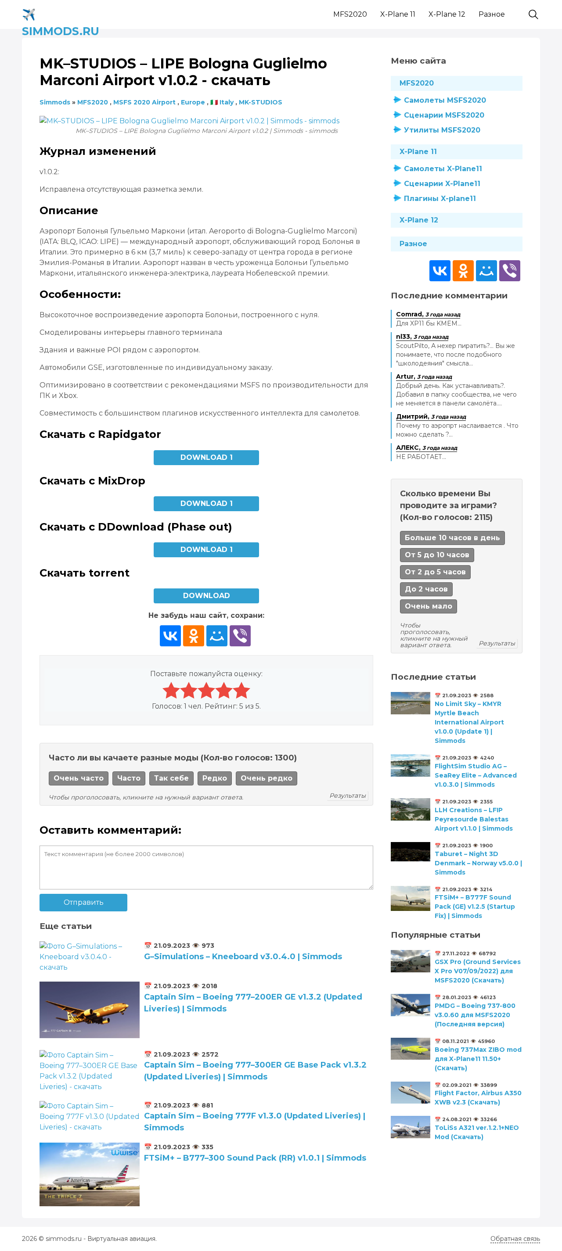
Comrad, (428, 314)
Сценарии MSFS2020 (444, 115)
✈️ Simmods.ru (60, 13)
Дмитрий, (431, 416)
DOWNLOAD (206, 595)
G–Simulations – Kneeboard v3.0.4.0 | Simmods (243, 956)
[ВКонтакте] (170, 635)
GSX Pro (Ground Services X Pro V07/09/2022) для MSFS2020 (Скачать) (478, 971)
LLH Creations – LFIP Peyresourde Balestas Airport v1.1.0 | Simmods (474, 819)
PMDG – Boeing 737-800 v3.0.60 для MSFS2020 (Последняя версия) (475, 1015)
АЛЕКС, (426, 448)
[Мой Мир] (216, 635)
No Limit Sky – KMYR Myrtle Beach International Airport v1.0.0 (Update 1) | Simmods (469, 722)
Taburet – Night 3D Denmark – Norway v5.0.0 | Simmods (478, 863)
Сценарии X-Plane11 (442, 183)
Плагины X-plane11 (440, 198)
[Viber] (240, 635)
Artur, (424, 376)
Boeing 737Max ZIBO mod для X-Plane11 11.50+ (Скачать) (478, 1059)
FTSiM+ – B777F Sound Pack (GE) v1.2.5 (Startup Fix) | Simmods (475, 906)
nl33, (422, 337)
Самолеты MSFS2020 (445, 100)
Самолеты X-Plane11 (443, 169)
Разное (492, 14)
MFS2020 (350, 14)
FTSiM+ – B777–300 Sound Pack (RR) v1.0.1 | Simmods (255, 1158)
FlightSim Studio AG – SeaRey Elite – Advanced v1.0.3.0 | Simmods (476, 775)
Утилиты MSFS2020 (442, 130)
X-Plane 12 (447, 14)
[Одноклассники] (193, 635)
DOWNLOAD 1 (206, 457)
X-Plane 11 (397, 14)
